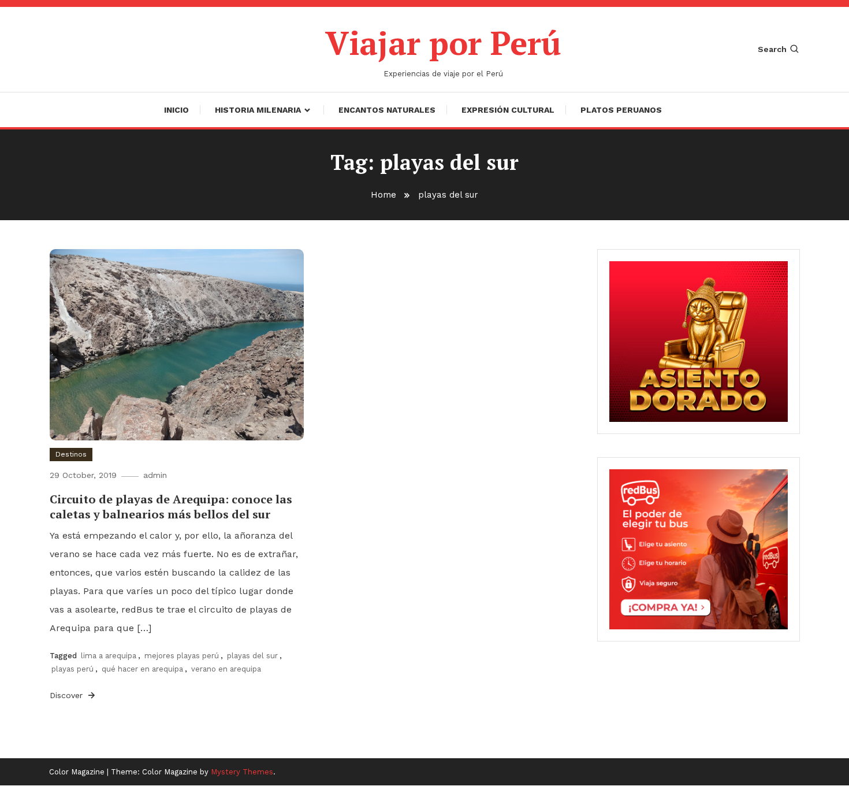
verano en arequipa (226, 669)
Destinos (71, 454)
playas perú (72, 669)
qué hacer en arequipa (142, 669)
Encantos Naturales (386, 109)
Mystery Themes (242, 771)
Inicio (176, 109)
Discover (67, 695)
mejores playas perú (181, 655)
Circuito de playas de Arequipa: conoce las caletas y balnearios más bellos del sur (171, 506)
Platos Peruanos (621, 109)
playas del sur (252, 655)
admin (155, 475)
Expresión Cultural (507, 109)
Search (772, 49)
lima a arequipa (108, 655)
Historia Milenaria (258, 109)
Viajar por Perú (443, 42)
